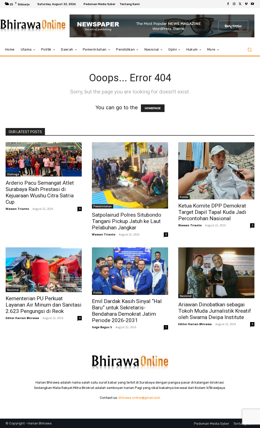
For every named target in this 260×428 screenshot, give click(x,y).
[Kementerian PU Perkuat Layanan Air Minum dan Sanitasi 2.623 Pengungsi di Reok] (44, 269)
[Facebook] (228, 4)
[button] (249, 50)
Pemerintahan (102, 206)
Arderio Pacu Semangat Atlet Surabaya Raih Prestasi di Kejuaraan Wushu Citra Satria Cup (40, 192)
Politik (184, 197)
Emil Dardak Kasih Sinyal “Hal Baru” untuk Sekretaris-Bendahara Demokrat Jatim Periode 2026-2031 (127, 310)
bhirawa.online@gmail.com (139, 398)
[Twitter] (240, 4)
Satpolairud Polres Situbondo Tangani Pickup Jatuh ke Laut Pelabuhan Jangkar (126, 221)
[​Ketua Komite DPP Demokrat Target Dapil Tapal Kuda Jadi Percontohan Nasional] (216, 170)
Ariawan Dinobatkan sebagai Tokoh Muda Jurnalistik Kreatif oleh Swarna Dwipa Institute (214, 311)
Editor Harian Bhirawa (22, 318)
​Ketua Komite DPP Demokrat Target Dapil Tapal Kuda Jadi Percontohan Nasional (212, 212)
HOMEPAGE (153, 108)
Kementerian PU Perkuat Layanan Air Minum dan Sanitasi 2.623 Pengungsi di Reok (44, 304)
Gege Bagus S (102, 327)
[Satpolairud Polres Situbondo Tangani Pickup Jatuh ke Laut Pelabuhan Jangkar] (130, 175)
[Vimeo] (246, 4)
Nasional (13, 290)
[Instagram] (234, 4)
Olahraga (13, 174)
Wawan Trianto (17, 209)
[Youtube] (252, 4)
